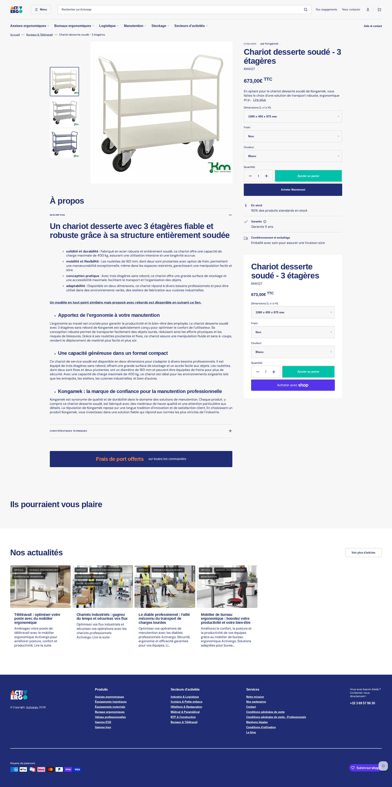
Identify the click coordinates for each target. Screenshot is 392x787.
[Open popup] (265, 222)
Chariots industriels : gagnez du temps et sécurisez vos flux (102, 617)
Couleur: (249, 147)
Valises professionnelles (110, 717)
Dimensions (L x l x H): (257, 107)
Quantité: (249, 167)
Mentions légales (257, 722)
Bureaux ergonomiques (110, 711)
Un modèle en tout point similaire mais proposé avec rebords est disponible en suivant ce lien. (125, 302)
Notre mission (255, 696)
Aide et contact (373, 26)
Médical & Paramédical (185, 711)
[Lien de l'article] (40, 610)
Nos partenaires (256, 701)
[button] (367, 9)
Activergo (32, 707)
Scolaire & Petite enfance (186, 701)
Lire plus (259, 100)
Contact (251, 706)
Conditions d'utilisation (261, 727)
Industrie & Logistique (185, 696)
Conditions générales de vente (265, 711)
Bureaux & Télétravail (39, 34)
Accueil (15, 34)
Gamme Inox (103, 727)
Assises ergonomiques (109, 696)
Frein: (247, 127)
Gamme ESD (103, 722)
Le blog (251, 732)
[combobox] (185, 9)
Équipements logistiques (111, 701)
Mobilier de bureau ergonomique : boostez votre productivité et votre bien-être (226, 619)
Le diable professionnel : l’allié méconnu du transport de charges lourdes (164, 619)
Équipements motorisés (110, 706)
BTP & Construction (183, 717)
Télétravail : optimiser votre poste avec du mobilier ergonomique (37, 619)
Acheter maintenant (293, 189)
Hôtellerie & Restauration (186, 706)
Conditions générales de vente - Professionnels (276, 717)
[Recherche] (306, 9)
